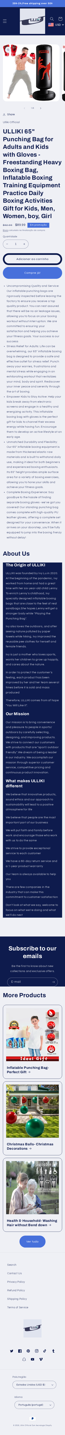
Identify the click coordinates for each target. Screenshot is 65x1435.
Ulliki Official (25, 1425)
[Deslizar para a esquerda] (24, 108)
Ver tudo (32, 1241)
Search (11, 1265)
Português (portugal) (30, 1405)
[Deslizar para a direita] (41, 108)
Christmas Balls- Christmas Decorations (30, 1146)
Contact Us (14, 1273)
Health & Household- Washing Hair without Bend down (32, 1223)
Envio (5, 230)
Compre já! (32, 272)
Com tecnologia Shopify (42, 1425)
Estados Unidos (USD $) (30, 1385)
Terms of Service (17, 1307)
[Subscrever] (53, 982)
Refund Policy (16, 1290)
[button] (5, 21)
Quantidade (10, 236)
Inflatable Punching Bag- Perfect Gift (28, 1070)
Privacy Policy (16, 1282)
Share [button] (11, 114)
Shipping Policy (17, 1299)
